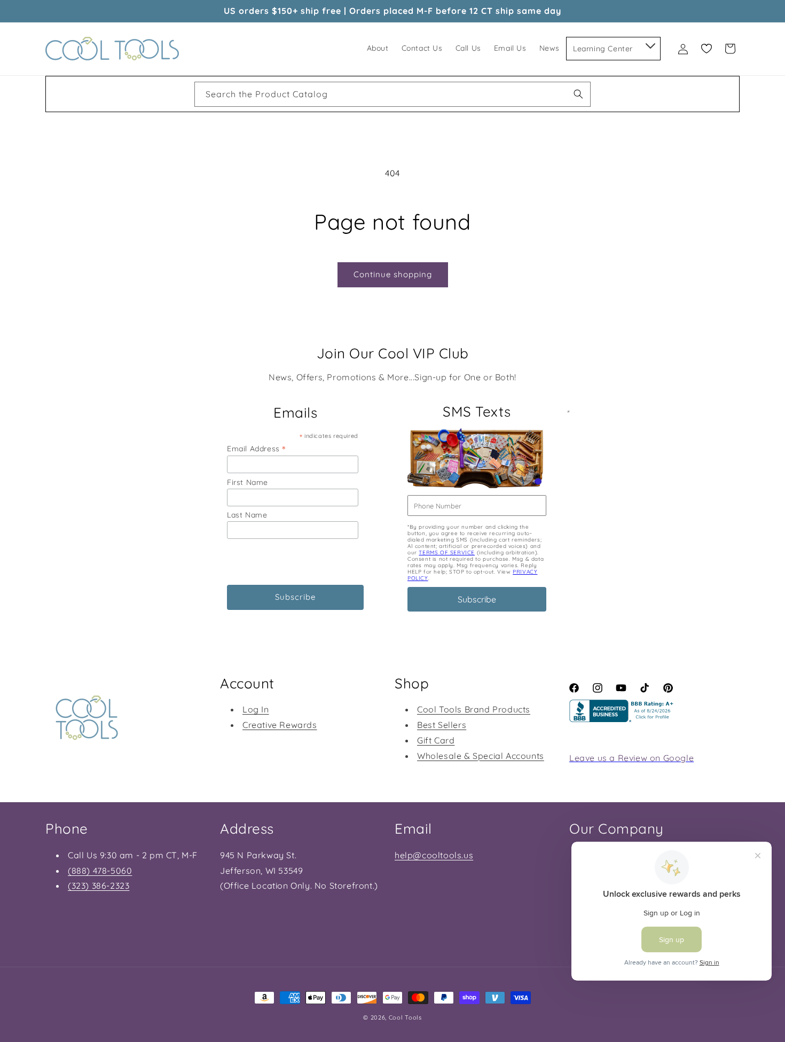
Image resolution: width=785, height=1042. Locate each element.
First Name (247, 482)
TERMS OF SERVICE (447, 552)
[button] (649, 43)
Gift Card (435, 740)
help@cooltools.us (434, 855)
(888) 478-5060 (100, 870)
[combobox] (392, 94)
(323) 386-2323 (98, 885)
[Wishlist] (706, 48)
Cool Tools (405, 1017)
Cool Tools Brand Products (473, 709)
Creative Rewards (279, 724)
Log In (255, 709)
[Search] (578, 94)
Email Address (256, 448)
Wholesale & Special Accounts (480, 755)
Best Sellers (441, 724)
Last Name (247, 515)
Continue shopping (393, 274)
